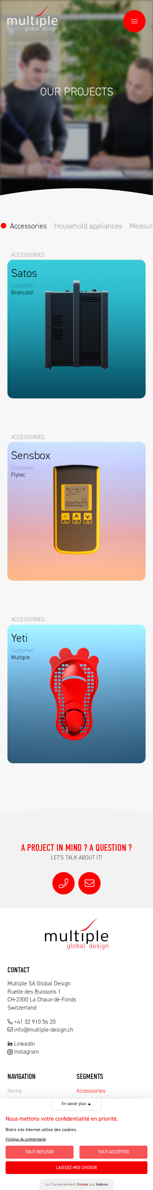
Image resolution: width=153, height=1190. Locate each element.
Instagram (26, 1051)
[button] (134, 21)
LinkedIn (24, 1044)
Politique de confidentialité (26, 1139)
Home (14, 1091)
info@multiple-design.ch (43, 1029)
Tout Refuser (39, 1152)
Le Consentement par (76, 1184)
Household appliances (88, 226)
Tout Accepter (113, 1152)
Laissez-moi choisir (76, 1168)
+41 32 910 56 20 (35, 1022)
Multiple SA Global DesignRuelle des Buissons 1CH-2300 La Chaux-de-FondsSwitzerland (41, 995)
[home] (32, 19)
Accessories (28, 226)
